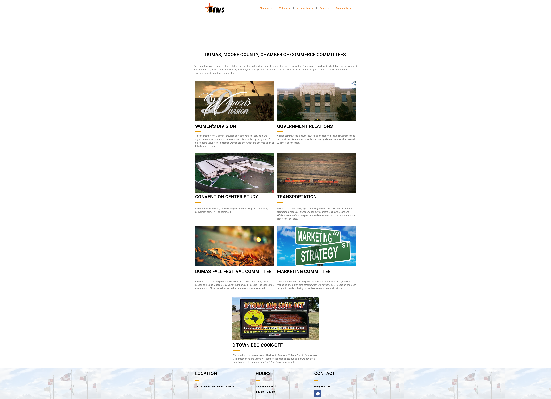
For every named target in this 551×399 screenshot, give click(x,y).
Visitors (283, 8)
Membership (303, 8)
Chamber (264, 8)
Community (342, 8)
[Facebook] (317, 393)
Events (322, 8)
